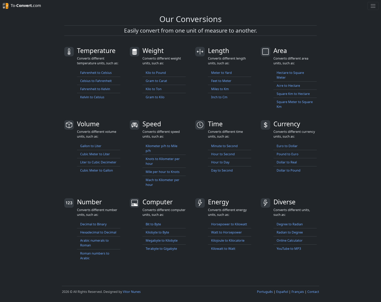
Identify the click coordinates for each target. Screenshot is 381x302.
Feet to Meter (221, 81)
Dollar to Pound (288, 170)
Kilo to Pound (156, 72)
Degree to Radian (290, 224)
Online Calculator (290, 240)
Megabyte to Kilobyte (162, 240)
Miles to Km (220, 89)
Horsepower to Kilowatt (229, 224)
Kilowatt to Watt (223, 248)
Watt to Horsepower (226, 232)
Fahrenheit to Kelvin (95, 89)
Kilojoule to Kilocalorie (227, 240)
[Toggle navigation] (373, 6)
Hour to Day (220, 162)
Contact (313, 291)
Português (265, 291)
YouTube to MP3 (289, 248)
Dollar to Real (287, 162)
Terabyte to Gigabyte (161, 248)
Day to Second (222, 170)
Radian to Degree (290, 232)
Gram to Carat (156, 81)
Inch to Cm (219, 97)
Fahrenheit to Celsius (96, 72)
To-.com (25, 5)
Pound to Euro (287, 154)
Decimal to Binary (93, 224)
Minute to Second (224, 146)
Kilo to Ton (154, 89)
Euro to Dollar (287, 146)
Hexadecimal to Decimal (98, 232)
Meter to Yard (221, 72)
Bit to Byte (153, 224)
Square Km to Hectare (293, 94)
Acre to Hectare (288, 85)
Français (298, 291)
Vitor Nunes (132, 291)
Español (282, 291)
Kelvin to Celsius (92, 97)
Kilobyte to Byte (157, 232)
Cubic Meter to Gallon (96, 170)
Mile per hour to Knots (163, 172)
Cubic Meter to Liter (95, 154)
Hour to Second (223, 154)
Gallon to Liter (90, 146)
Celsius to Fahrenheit (96, 81)
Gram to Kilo (155, 97)
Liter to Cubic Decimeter (98, 162)
